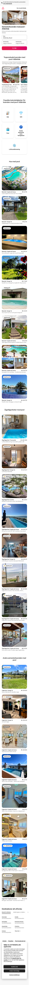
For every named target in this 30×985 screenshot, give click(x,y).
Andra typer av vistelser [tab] (19, 912)
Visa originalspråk (7, 3)
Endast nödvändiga (14, 971)
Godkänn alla (14, 966)
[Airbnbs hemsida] (3, 8)
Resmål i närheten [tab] (6, 912)
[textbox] (8, 43)
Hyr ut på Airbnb (21, 8)
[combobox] (14, 38)
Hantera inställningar (14, 975)
